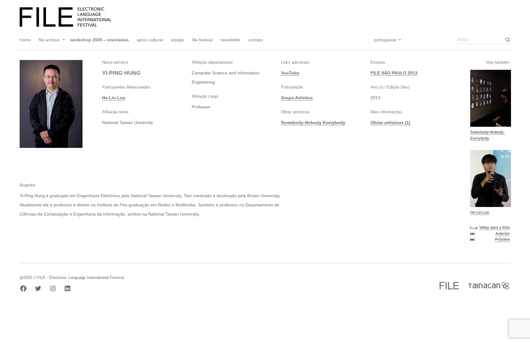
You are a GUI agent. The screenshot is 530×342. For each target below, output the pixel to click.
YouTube (290, 72)
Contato (255, 39)
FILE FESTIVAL (202, 39)
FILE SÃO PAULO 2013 (394, 72)
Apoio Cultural (150, 39)
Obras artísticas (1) (390, 122)
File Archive (49, 39)
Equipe (177, 39)
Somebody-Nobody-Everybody (313, 122)
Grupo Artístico (297, 97)
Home (25, 39)
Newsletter (230, 39)
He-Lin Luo (113, 97)
